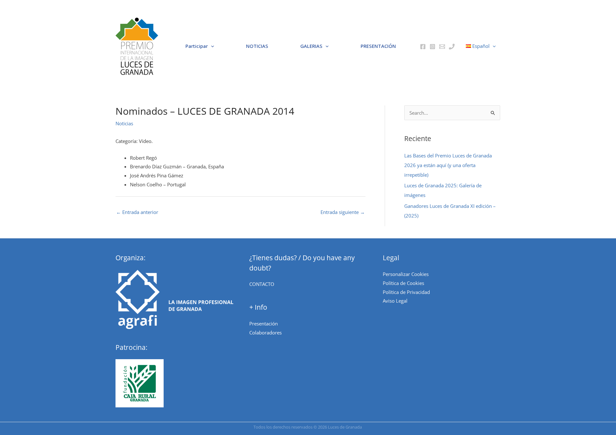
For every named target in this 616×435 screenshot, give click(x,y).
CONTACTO (261, 284)
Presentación (263, 323)
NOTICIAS (257, 46)
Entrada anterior (137, 212)
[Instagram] (432, 46)
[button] (137, 46)
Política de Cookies (403, 283)
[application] (211, 46)
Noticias (124, 123)
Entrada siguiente (343, 212)
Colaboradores (265, 332)
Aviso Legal (395, 300)
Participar (196, 46)
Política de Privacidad (406, 292)
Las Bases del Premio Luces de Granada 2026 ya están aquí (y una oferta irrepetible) (448, 165)
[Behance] (442, 46)
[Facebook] (423, 46)
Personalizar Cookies (406, 274)
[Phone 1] (452, 46)
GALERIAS (311, 46)
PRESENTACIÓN (378, 46)
